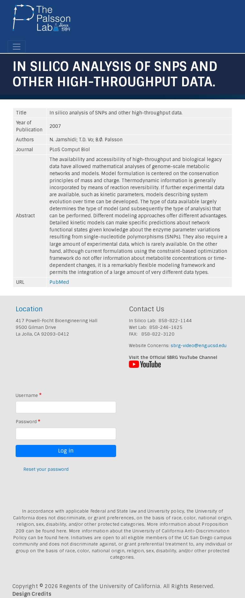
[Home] (41, 20)
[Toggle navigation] (17, 46)
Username (27, 395)
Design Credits (31, 594)
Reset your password (46, 469)
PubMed (59, 282)
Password (26, 421)
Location (29, 309)
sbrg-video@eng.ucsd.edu (198, 345)
